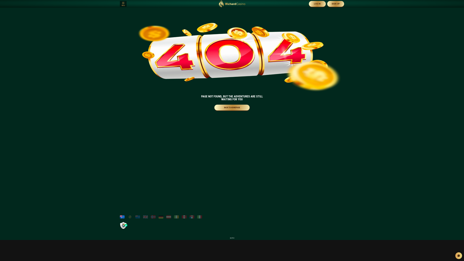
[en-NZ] (137, 217)
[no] (153, 217)
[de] (161, 217)
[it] (199, 217)
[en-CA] (184, 217)
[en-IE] (176, 217)
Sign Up (336, 4)
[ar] (130, 217)
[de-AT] (168, 217)
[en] (145, 217)
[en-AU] (122, 217)
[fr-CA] (191, 217)
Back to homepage (232, 108)
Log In (317, 4)
